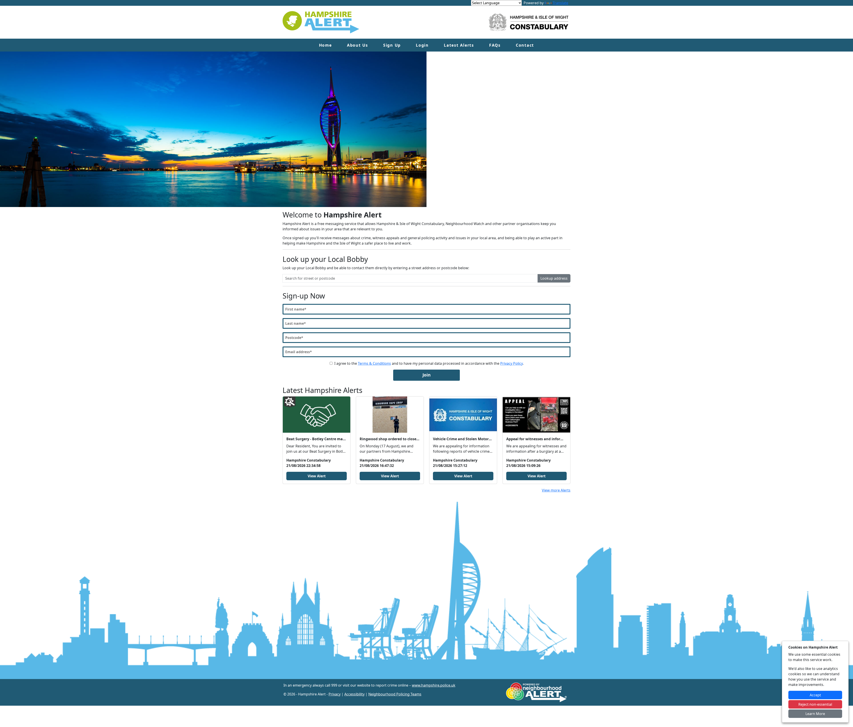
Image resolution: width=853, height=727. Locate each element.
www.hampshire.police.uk (433, 685)
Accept (815, 695)
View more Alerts (556, 490)
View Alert (317, 476)
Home (325, 45)
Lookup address (554, 278)
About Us (357, 45)
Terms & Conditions (374, 363)
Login (422, 45)
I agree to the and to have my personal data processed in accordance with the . (429, 363)
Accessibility (354, 694)
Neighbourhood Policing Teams (394, 694)
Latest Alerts (459, 45)
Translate (560, 2)
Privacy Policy (511, 363)
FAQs (495, 45)
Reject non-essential (815, 704)
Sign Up (392, 45)
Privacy (335, 694)
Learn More (815, 713)
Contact (525, 45)
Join (427, 375)
